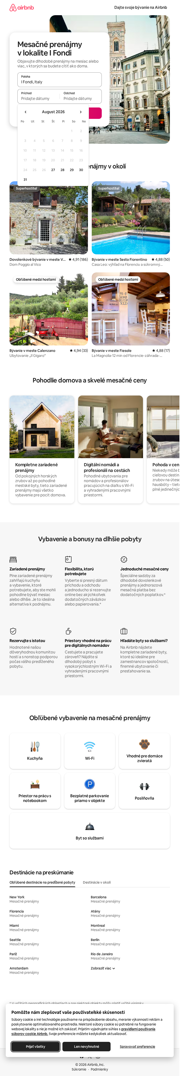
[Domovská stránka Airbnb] (22, 7)
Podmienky (99, 1069)
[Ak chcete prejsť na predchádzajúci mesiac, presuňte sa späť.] (25, 112)
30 (81, 170)
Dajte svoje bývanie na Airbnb (140, 7)
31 (25, 179)
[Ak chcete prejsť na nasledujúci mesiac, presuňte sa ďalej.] (80, 112)
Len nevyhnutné (86, 1046)
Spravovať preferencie (137, 1046)
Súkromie (79, 1069)
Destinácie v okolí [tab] (97, 882)
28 (62, 170)
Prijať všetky (35, 1046)
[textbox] (38, 98)
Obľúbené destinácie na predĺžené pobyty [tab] (42, 882)
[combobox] (59, 82)
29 (72, 170)
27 (53, 170)
